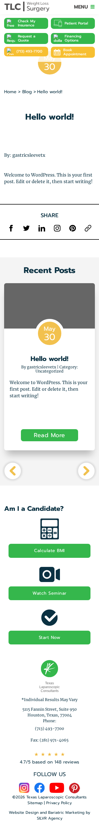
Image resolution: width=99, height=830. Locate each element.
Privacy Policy (59, 803)
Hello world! (49, 359)
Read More (49, 435)
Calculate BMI (49, 550)
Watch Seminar (49, 593)
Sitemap (35, 803)
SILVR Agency (49, 818)
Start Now (49, 637)
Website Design (23, 812)
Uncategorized (49, 371)
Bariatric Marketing (66, 812)
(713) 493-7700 (29, 51)
